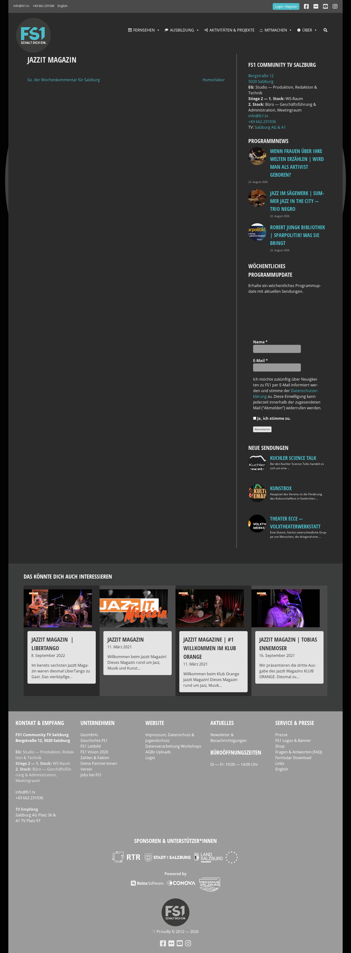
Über (307, 30)
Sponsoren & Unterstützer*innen (175, 841)
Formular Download (293, 757)
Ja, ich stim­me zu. (273, 418)
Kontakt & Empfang (40, 723)
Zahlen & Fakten (94, 757)
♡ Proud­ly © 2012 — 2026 (175, 931)
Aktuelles (222, 723)
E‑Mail (260, 360)
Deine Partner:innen (98, 763)
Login (150, 757)
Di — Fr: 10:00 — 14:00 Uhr (234, 764)
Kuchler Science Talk (293, 457)
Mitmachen (276, 30)
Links (279, 763)
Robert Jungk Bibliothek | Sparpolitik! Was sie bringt (297, 235)
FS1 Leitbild (90, 746)
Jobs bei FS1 (91, 774)
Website (154, 723)
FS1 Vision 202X (94, 752)
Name (260, 342)
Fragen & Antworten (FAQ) (298, 752)
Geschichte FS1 (94, 740)
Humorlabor (213, 79)
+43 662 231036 (43, 6)
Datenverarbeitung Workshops (173, 746)
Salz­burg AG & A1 (270, 127)
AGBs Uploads (158, 752)
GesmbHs (89, 734)
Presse (281, 734)
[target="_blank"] (335, 6)
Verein (86, 769)
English (63, 6)
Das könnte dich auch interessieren (68, 576)
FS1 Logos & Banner (293, 740)
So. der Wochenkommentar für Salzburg (63, 79)
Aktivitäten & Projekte (232, 30)
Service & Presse (294, 723)
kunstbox (281, 488)
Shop (280, 746)
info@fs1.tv (21, 6)
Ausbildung (182, 30)
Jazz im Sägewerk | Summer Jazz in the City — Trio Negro (297, 200)
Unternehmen (97, 723)
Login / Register (286, 6)
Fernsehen (144, 30)
